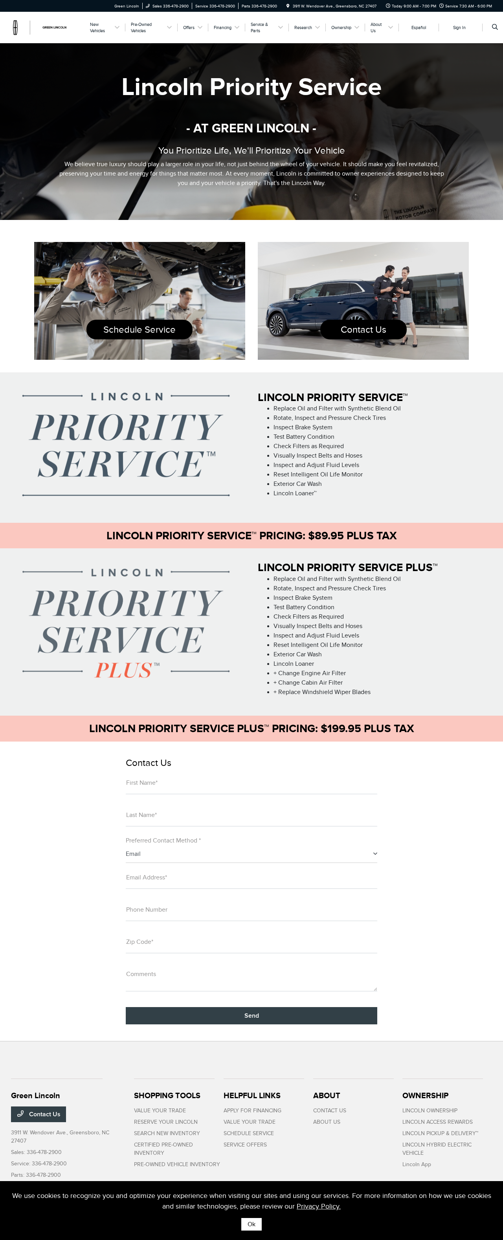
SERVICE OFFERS (245, 1145)
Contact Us (363, 329)
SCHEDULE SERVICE (249, 1133)
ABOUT (326, 1095)
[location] (288, 6)
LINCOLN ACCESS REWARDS (437, 1122)
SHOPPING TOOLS (167, 1095)
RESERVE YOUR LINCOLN (166, 1122)
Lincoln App (416, 1164)
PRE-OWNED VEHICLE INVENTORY (177, 1164)
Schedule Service (139, 329)
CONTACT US (329, 1111)
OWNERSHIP (425, 1095)
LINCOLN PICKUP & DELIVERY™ (440, 1133)
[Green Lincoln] (46, 27)
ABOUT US (326, 1122)
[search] (495, 27)
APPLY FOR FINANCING (252, 1111)
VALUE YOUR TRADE (160, 1111)
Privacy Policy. (319, 1206)
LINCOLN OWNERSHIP (429, 1111)
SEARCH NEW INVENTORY (167, 1133)
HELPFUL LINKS (252, 1095)
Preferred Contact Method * (163, 840)
